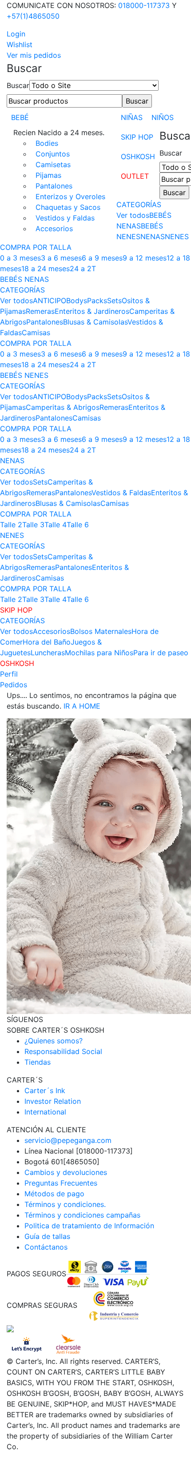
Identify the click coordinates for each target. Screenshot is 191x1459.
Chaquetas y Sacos (68, 207)
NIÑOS (162, 117)
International (45, 1111)
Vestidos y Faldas (65, 217)
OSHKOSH (138, 156)
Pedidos (13, 684)
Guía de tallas (47, 1236)
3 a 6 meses (61, 257)
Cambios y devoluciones (65, 1172)
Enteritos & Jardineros (92, 311)
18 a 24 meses (45, 268)
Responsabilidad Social (63, 1051)
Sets (114, 300)
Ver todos (132, 215)
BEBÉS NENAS (24, 279)
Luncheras (48, 652)
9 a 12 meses (145, 257)
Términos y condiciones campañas (82, 1214)
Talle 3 (33, 524)
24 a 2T (83, 268)
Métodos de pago (54, 1193)
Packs (97, 300)
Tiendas (37, 1062)
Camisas (36, 332)
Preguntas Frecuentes (60, 1182)
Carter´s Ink (44, 1090)
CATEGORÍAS (138, 204)
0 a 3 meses (20, 257)
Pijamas (48, 175)
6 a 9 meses (102, 257)
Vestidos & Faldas (121, 492)
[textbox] (64, 101)
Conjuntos (53, 153)
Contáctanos (46, 1247)
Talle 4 (55, 524)
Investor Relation (52, 1101)
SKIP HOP (137, 136)
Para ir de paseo (160, 652)
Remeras (40, 311)
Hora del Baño (47, 641)
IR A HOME (82, 705)
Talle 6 (78, 524)
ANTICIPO (49, 300)
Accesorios (54, 228)
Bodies (47, 143)
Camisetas (53, 164)
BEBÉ (20, 117)
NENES (177, 236)
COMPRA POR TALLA (36, 247)
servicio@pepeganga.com (67, 1140)
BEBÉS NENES (24, 375)
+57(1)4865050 (33, 16)
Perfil (9, 673)
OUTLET (135, 176)
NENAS (152, 236)
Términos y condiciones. (65, 1204)
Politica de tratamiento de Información (89, 1225)
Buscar (18, 85)
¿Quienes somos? (53, 1040)
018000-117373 (144, 5)
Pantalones (54, 185)
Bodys (76, 300)
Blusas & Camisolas (95, 321)
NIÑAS (132, 117)
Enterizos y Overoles (70, 196)
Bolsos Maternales (100, 631)
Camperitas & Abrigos (62, 407)
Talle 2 (11, 524)
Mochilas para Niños (99, 652)
